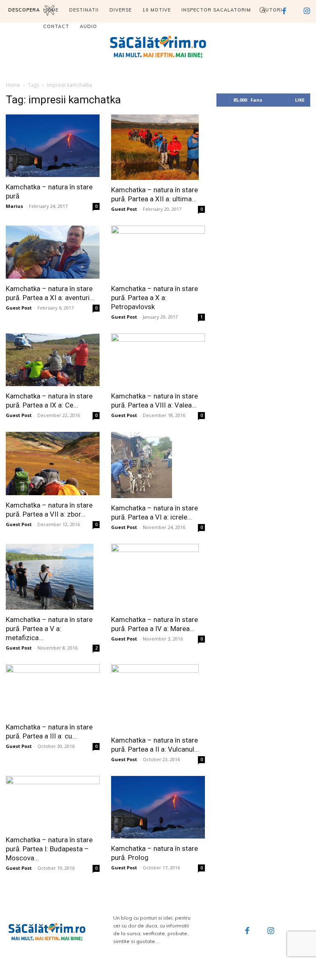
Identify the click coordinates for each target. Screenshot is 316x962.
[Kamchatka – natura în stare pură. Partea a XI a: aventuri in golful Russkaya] (53, 252)
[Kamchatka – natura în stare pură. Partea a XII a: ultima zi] (158, 147)
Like (299, 100)
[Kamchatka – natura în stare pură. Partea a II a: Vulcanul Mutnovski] (158, 697)
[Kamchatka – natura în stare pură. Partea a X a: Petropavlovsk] (158, 252)
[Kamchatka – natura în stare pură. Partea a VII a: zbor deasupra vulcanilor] (53, 463)
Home (13, 85)
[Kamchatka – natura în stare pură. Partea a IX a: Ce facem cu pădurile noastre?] (53, 359)
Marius (14, 206)
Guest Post (124, 209)
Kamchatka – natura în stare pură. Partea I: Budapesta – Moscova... (49, 849)
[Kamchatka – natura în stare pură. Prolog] (158, 807)
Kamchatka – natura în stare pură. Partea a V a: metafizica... (49, 628)
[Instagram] (271, 931)
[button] (262, 9)
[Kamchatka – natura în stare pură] (53, 145)
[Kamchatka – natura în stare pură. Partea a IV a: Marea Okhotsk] (158, 577)
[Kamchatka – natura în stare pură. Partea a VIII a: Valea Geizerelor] (158, 359)
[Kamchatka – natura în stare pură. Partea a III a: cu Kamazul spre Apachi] (53, 690)
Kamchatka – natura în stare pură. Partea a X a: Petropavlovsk (154, 297)
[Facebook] (247, 931)
